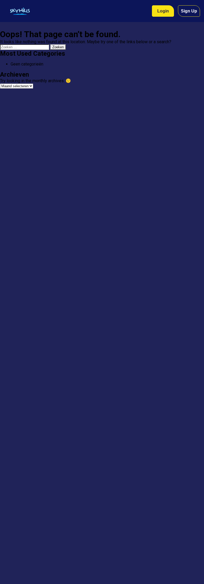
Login (163, 11)
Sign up (189, 11)
